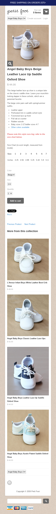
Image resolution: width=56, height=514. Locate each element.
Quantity (10, 189)
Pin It (9, 214)
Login (45, 18)
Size (9, 180)
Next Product (29, 224)
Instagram (9, 482)
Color (9, 171)
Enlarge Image (10, 63)
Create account (34, 18)
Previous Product (14, 224)
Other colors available (20, 127)
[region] (28, 3)
